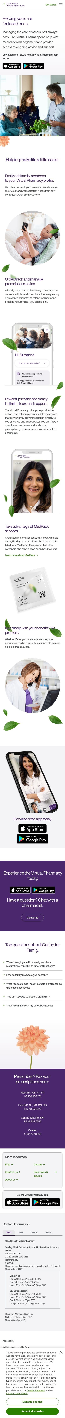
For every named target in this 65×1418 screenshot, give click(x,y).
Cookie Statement (36, 1390)
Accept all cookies (32, 1411)
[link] (21, 555)
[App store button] (12, 66)
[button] (60, 5)
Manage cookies (32, 1401)
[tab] (9, 1232)
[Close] (61, 1352)
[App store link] (20, 890)
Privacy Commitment (17, 1393)
